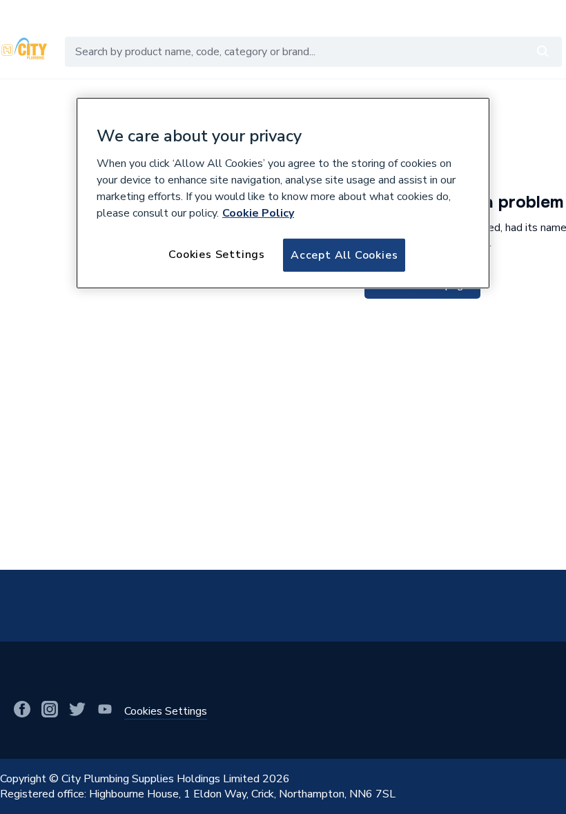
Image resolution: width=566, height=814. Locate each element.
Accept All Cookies (344, 254)
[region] (283, 193)
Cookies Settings (216, 253)
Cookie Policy (258, 212)
